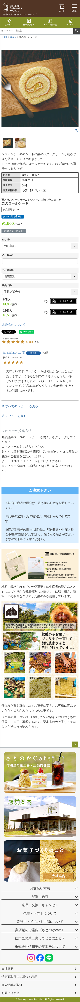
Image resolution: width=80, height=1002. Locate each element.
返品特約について (13, 324)
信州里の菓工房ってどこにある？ (40, 938)
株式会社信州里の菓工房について (40, 946)
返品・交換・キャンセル (40, 905)
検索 (76, 31)
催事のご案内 (28, 25)
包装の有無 (9, 270)
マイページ (70, 25)
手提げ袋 (7, 285)
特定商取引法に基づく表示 (19, 976)
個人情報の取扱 (11, 985)
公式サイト (9, 25)
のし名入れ (7, 255)
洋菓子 (13, 37)
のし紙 (6, 239)
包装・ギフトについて (40, 913)
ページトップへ (75, 744)
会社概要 (7, 968)
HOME (4, 37)
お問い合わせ (10, 993)
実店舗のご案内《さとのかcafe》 (40, 930)
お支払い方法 (40, 888)
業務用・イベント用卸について (40, 922)
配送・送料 (40, 897)
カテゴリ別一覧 (50, 25)
